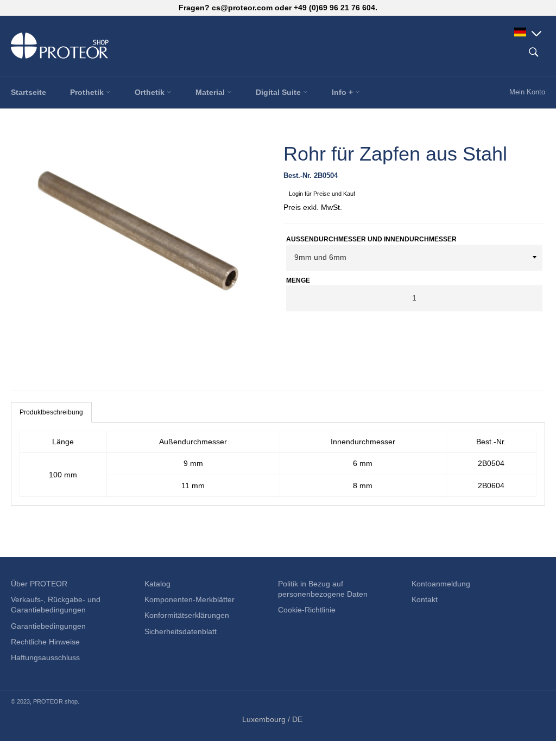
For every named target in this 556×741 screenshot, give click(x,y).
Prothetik (88, 92)
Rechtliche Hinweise (45, 641)
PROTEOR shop (55, 701)
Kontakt (425, 599)
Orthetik (151, 92)
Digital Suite (279, 92)
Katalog (157, 583)
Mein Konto (527, 92)
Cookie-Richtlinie (307, 609)
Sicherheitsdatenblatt (180, 631)
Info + (343, 92)
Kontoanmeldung (441, 583)
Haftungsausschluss (45, 657)
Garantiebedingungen (48, 626)
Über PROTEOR (39, 583)
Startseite (28, 92)
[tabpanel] (278, 464)
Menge (298, 280)
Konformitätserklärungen (186, 615)
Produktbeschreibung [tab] (51, 412)
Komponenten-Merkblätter (189, 599)
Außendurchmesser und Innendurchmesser (371, 239)
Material (211, 92)
